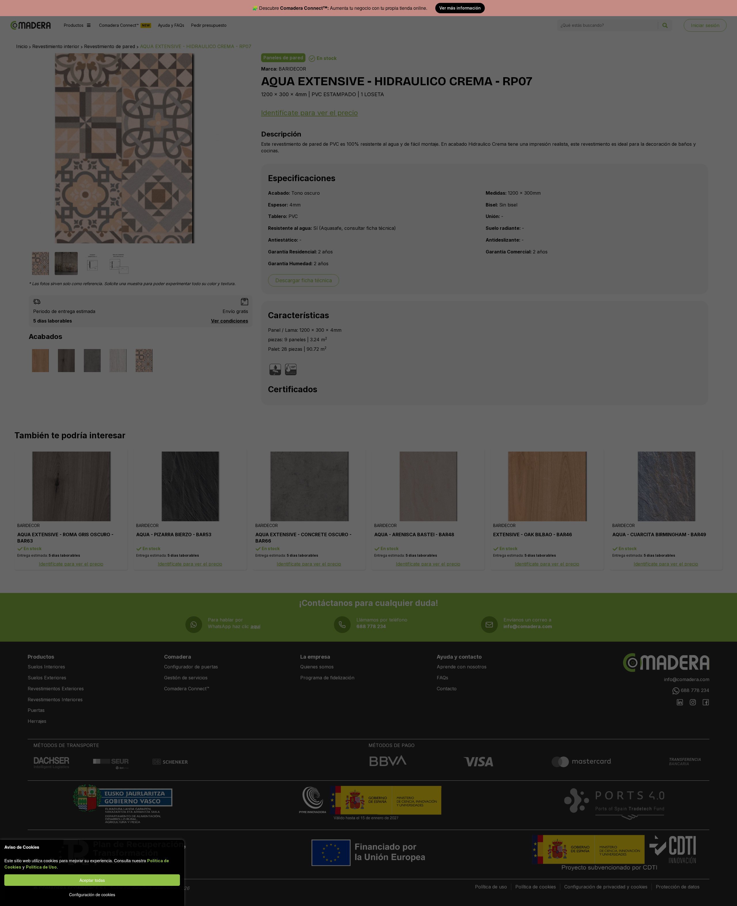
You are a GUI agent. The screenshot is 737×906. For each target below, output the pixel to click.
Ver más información (460, 7)
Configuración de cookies (92, 894)
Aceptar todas (92, 880)
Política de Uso (41, 867)
